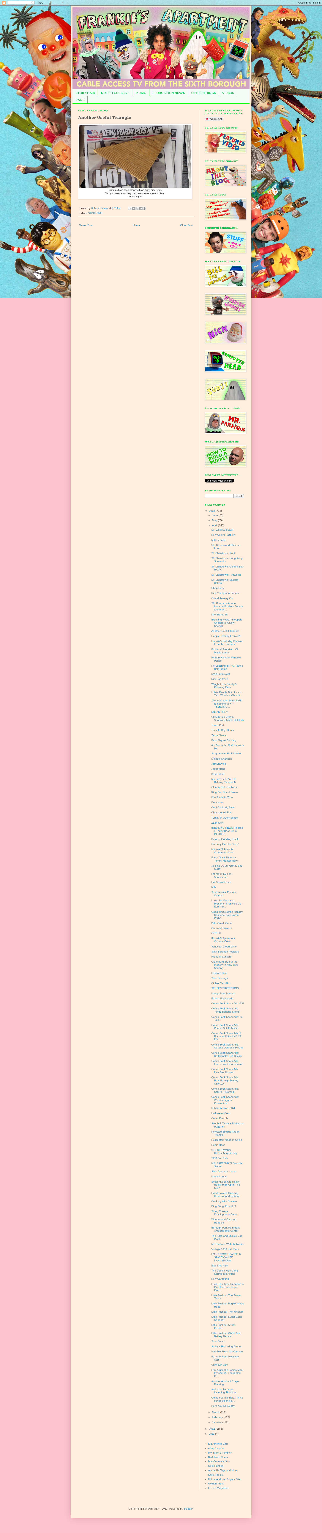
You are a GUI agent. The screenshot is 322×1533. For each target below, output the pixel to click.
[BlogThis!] (133, 208)
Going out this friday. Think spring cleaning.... (227, 1399)
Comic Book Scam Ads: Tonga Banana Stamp (225, 1010)
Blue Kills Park (219, 1265)
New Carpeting (220, 1278)
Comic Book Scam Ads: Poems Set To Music (225, 1027)
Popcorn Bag (219, 972)
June (215, 515)
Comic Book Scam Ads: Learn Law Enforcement (226, 1062)
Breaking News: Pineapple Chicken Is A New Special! (226, 622)
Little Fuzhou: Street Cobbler (223, 1326)
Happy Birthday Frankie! (225, 635)
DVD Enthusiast (220, 673)
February (218, 1417)
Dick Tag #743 (219, 678)
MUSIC (140, 93)
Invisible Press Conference (227, 1351)
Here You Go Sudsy (223, 1405)
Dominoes (217, 802)
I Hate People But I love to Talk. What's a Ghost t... (226, 694)
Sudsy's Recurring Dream (226, 1346)
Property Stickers (221, 956)
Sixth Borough (219, 978)
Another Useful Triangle (225, 630)
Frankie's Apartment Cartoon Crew (223, 940)
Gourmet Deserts (221, 928)
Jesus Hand (218, 768)
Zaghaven (217, 822)
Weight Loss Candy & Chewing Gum (224, 686)
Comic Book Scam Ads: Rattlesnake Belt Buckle (226, 1054)
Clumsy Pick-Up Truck (224, 787)
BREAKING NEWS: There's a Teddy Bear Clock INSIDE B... (227, 831)
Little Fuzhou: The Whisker (227, 1311)
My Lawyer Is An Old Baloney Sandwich (223, 780)
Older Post (186, 225)
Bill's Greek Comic (222, 923)
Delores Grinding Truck (225, 839)
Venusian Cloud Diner (224, 946)
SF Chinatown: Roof (223, 553)
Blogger (188, 1508)
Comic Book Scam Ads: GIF (227, 1003)
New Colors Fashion (223, 534)
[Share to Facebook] (141, 208)
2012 (212, 1428)
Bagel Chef (217, 773)
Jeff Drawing (218, 763)
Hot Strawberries (221, 882)
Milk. (214, 887)
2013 (212, 510)
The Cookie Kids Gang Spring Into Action (224, 1272)
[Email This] (130, 208)
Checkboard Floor (222, 812)
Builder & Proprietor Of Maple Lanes (224, 651)
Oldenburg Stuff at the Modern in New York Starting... (224, 964)
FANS (80, 100)
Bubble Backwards (222, 998)
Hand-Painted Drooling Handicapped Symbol (225, 1195)
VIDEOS (228, 93)
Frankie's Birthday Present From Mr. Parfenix (226, 643)
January (217, 1422)
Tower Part (217, 725)
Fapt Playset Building (223, 740)
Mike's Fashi (218, 539)
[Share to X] (137, 208)
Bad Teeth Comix (218, 1457)
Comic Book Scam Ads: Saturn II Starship (225, 1090)
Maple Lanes (219, 1176)
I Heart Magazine (218, 1488)
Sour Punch (218, 1341)
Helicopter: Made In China (226, 1139)
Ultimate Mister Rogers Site (224, 1479)
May (215, 520)
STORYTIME (85, 93)
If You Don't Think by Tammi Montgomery (224, 859)
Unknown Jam (219, 1364)
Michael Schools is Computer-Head (222, 851)
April (215, 525)
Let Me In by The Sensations (221, 875)
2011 (212, 1433)
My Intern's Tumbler (220, 1452)
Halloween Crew (221, 1113)
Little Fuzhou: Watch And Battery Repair (226, 1335)
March (216, 1412)
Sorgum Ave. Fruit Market (226, 753)
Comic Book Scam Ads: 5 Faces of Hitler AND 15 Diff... (226, 1036)
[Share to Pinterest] (144, 208)
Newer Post (86, 225)
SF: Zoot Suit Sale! (222, 529)
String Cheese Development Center (225, 1213)
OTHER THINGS (203, 93)
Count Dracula (219, 1118)
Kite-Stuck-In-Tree (222, 797)
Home (136, 225)
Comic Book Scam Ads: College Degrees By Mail (227, 1046)
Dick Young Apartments (225, 592)
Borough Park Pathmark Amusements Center (225, 1229)
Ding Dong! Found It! (223, 1206)
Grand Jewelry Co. (222, 598)
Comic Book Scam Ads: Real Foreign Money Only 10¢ (225, 1080)
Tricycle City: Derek (222, 730)
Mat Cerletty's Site (219, 1461)
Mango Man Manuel (223, 993)
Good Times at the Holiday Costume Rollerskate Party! (227, 915)
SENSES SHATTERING (225, 988)
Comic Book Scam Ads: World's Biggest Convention (225, 1100)
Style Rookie (215, 1474)
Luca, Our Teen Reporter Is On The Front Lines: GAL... (227, 1287)
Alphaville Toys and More (223, 1470)
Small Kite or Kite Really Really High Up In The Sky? (225, 1184)
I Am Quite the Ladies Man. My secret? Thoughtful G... (227, 1373)
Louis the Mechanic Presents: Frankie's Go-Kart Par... (226, 903)
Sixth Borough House (223, 1171)
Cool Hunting (215, 1465)
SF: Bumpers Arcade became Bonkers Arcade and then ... (227, 606)
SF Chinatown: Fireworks (226, 574)
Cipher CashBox (221, 983)
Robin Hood (218, 1144)
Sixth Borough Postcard (225, 951)
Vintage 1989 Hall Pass (225, 1249)
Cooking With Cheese (224, 1201)
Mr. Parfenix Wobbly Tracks (227, 1244)
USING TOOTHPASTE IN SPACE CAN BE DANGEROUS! (226, 1257)
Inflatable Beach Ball (223, 1108)
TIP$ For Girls (219, 1158)
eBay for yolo (216, 1448)
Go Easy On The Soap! (225, 844)
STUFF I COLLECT (115, 93)
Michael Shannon (221, 758)
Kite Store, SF (219, 614)
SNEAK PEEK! (219, 711)
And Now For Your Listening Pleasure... (224, 1391)
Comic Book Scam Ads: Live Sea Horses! (225, 1071)
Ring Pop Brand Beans (224, 792)
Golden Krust (216, 1483)
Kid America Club (218, 1443)
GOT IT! (216, 933)
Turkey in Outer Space (224, 817)
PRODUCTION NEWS (168, 93)
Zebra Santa (218, 735)
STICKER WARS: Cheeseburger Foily (224, 1152)
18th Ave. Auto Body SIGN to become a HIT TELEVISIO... (226, 703)
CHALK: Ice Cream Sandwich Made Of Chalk (227, 718)
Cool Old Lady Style (223, 807)
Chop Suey (217, 587)
